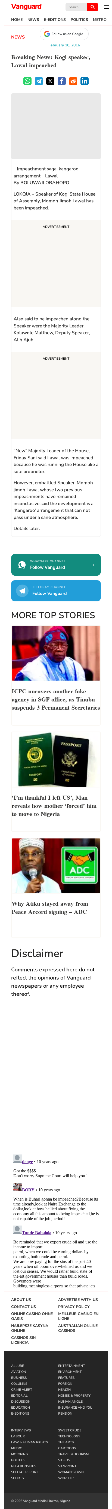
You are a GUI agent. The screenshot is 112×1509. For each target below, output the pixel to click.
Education (20, 1407)
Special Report (24, 1472)
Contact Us (23, 1306)
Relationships (23, 1466)
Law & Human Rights (29, 1442)
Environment (70, 1372)
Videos (64, 1460)
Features (66, 1378)
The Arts (66, 1442)
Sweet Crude (69, 1430)
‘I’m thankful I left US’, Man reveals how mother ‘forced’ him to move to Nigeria (54, 805)
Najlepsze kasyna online (29, 1328)
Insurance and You (75, 1407)
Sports (17, 1478)
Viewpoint (67, 1466)
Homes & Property (74, 1395)
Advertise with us (78, 1299)
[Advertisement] (56, 264)
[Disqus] (56, 1081)
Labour (18, 1436)
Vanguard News (26, 7)
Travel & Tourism (73, 1454)
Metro (100, 19)
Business (19, 1378)
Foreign (65, 1384)
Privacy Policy (74, 1306)
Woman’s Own (71, 1472)
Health (64, 1389)
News (33, 19)
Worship (66, 1478)
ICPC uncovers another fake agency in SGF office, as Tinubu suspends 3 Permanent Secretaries (56, 698)
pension (65, 1413)
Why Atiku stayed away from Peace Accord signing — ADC (50, 907)
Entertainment (71, 1366)
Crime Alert (21, 1389)
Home (17, 19)
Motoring (19, 1454)
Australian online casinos (78, 1328)
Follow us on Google (67, 34)
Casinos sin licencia (23, 1340)
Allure (17, 1366)
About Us (21, 1299)
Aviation (18, 1372)
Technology (69, 1436)
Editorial (19, 1395)
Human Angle (70, 1401)
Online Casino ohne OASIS (32, 1316)
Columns (19, 1384)
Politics (79, 19)
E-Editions (55, 19)
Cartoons (67, 1448)
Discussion (20, 1401)
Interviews (21, 1430)
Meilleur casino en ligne (78, 1316)
